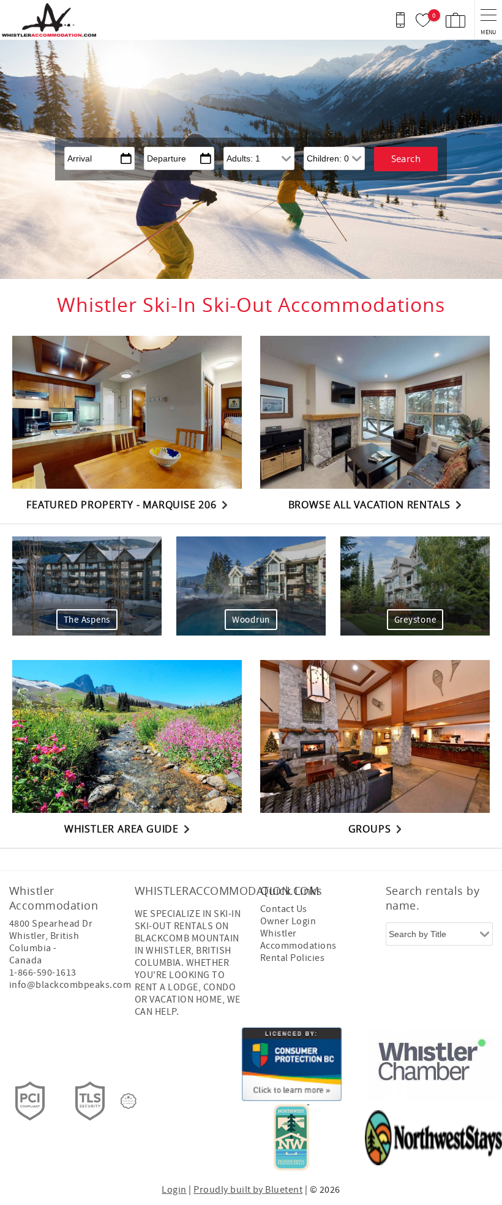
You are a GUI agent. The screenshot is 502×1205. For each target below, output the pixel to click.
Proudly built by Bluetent (247, 1190)
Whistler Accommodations (298, 939)
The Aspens (87, 620)
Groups (369, 829)
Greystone (415, 620)
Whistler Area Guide (121, 829)
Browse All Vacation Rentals (369, 504)
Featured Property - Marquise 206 (121, 504)
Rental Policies (292, 958)
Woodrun (251, 620)
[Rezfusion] (128, 1101)
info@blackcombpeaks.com (70, 985)
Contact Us (283, 909)
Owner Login (288, 921)
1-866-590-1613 (43, 972)
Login (174, 1190)
